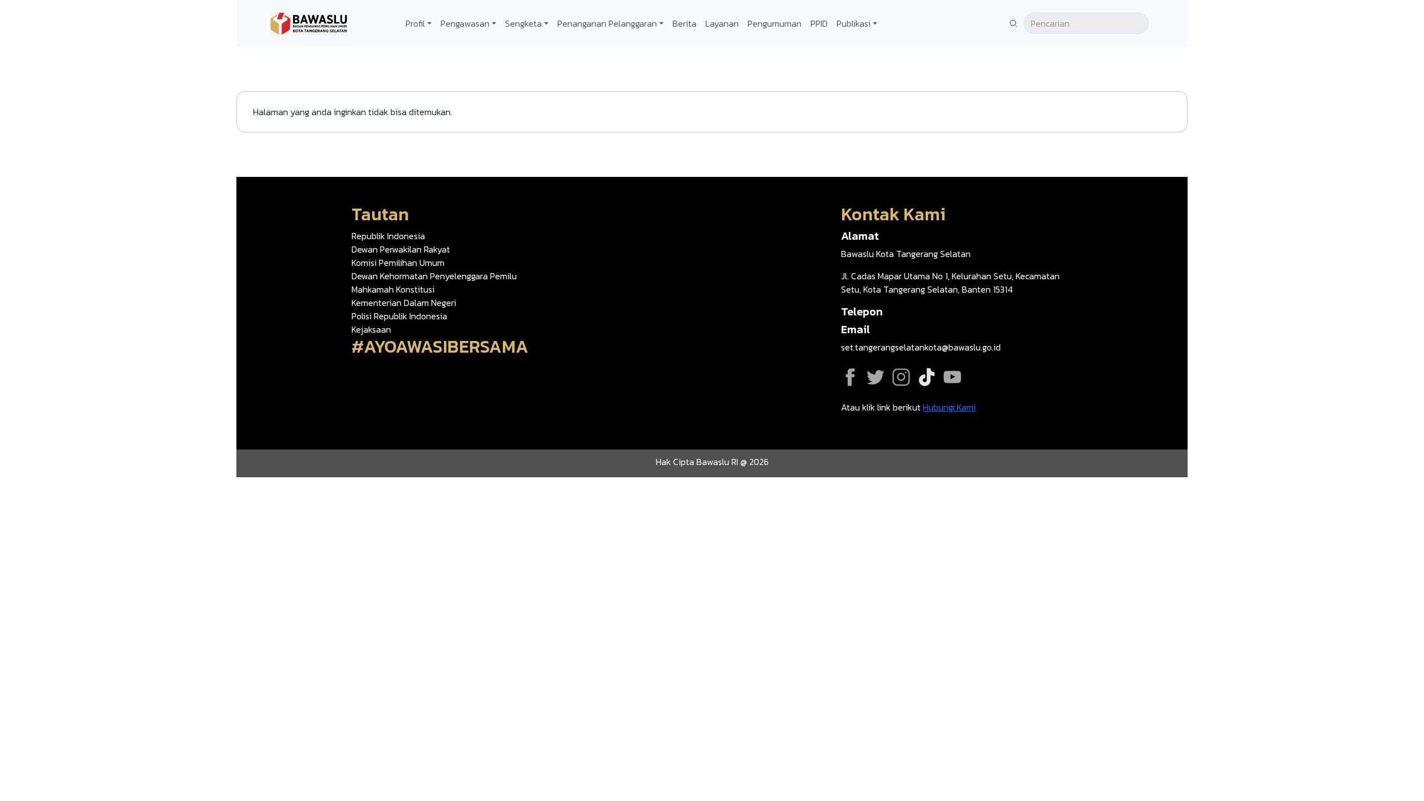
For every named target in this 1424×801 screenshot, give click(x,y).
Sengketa (523, 23)
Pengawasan (465, 23)
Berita (684, 23)
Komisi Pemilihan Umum (398, 262)
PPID (819, 23)
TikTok (927, 377)
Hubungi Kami (949, 407)
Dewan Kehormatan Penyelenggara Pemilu (434, 276)
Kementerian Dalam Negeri (404, 302)
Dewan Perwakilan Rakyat (401, 249)
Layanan (722, 23)
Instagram (901, 377)
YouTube (952, 377)
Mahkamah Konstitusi (393, 289)
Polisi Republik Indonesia (399, 316)
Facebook (850, 377)
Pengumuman (775, 23)
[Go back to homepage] (309, 22)
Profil (415, 23)
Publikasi (854, 23)
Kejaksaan (371, 329)
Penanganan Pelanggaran (607, 23)
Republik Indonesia (388, 236)
